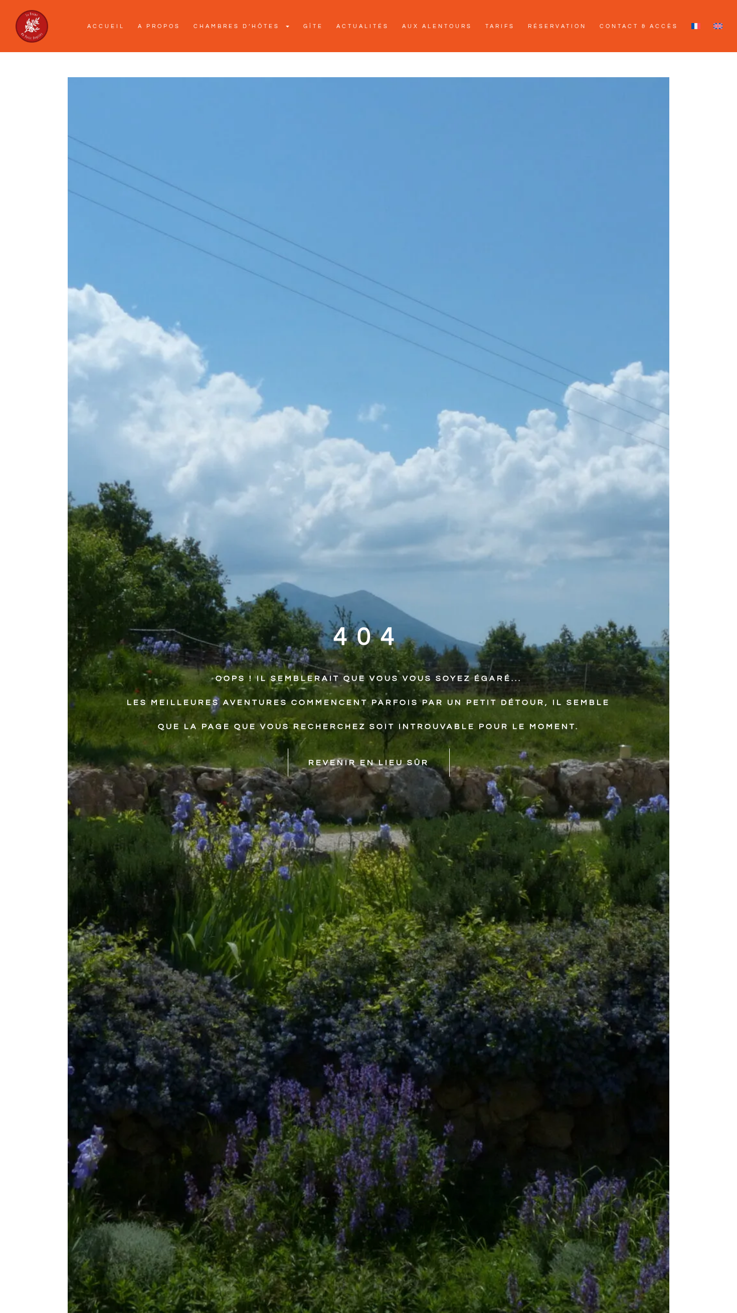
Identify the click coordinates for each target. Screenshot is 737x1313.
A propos (159, 26)
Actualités (362, 26)
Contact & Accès (639, 26)
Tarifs (500, 26)
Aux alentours (437, 26)
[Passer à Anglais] (718, 26)
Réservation (557, 26)
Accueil (106, 26)
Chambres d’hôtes (237, 26)
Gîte (313, 26)
